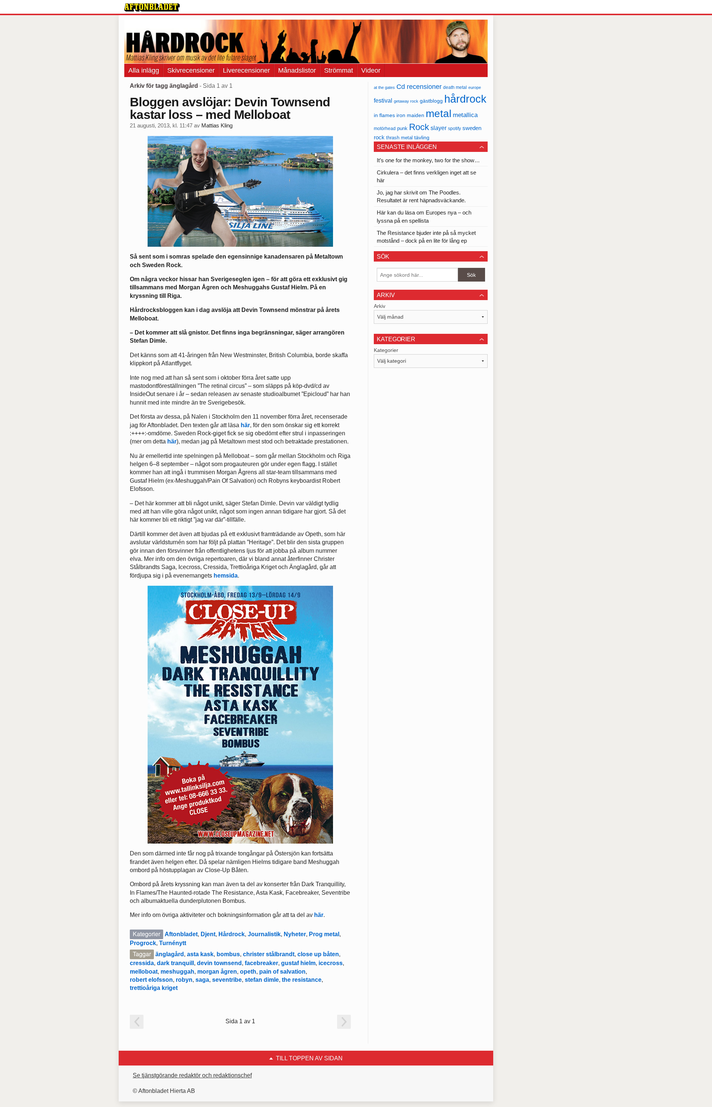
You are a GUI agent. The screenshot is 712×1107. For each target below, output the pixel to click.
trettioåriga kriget (154, 988)
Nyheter (295, 934)
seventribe (227, 980)
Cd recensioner (419, 86)
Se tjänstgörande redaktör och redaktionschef (192, 1075)
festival (383, 100)
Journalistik (264, 934)
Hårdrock (231, 934)
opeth (248, 971)
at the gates (384, 87)
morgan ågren (217, 971)
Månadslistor (297, 70)
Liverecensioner (246, 70)
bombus (228, 954)
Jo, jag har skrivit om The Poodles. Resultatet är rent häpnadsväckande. (421, 196)
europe (474, 87)
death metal (455, 87)
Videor (370, 70)
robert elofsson (151, 980)
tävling (421, 137)
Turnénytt (172, 943)
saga (202, 980)
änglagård (169, 954)
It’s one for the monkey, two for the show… (428, 160)
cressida (142, 963)
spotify (454, 128)
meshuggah (177, 971)
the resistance (302, 980)
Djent (208, 934)
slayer (438, 128)
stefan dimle (262, 980)
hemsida (226, 575)
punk (402, 128)
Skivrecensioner (191, 70)
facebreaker (261, 963)
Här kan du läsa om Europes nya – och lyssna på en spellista (424, 216)
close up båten (318, 954)
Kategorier (386, 350)
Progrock (143, 943)
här (245, 425)
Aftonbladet (181, 934)
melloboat (144, 971)
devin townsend (219, 963)
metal (438, 113)
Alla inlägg (143, 70)
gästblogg (431, 101)
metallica (465, 115)
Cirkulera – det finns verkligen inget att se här (426, 176)
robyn (184, 980)
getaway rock (406, 101)
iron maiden (410, 115)
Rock (419, 127)
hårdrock (465, 99)
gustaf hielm (298, 963)
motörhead (385, 128)
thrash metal (399, 137)
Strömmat (338, 70)
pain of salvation (282, 971)
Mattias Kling (217, 126)
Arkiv (379, 306)
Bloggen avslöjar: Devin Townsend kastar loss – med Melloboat (230, 108)
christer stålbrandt (268, 954)
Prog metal (324, 934)
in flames (384, 115)
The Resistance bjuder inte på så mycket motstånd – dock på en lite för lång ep (426, 237)
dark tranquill (175, 963)
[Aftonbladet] (152, 7)
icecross (331, 963)
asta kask (200, 954)
